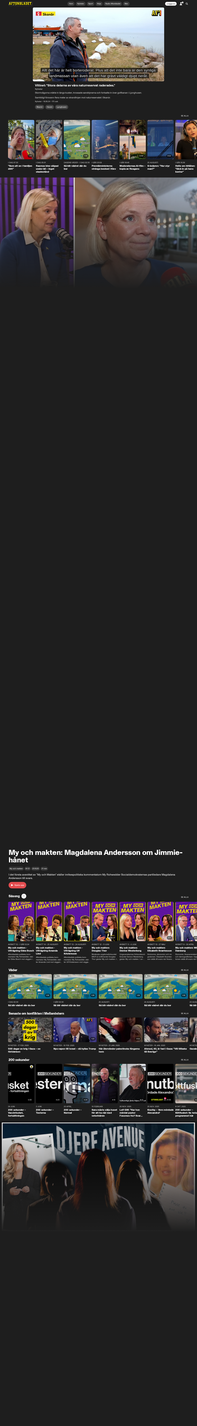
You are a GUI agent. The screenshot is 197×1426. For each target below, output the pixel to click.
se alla (184, 116)
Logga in (171, 4)
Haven (49, 107)
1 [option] (23, 896)
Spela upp (19, 885)
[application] (98, 44)
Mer (126, 4)
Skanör (40, 107)
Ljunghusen (62, 107)
